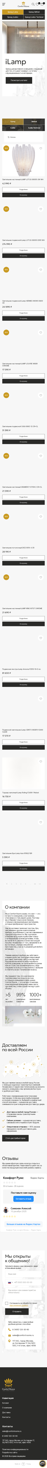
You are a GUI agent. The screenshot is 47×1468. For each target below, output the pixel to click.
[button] (42, 1463)
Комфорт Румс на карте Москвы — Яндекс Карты (23, 1230)
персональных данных (19, 1305)
